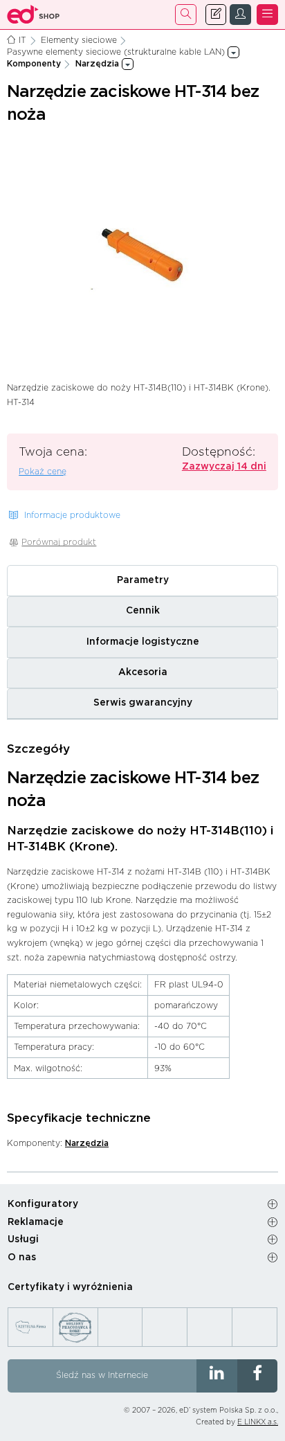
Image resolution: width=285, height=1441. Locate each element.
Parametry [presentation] (143, 580)
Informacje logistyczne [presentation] (142, 642)
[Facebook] (257, 1376)
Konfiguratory (43, 1204)
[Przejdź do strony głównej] (33, 14)
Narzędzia (87, 1143)
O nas (22, 1257)
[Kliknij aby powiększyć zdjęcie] (142, 254)
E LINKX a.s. (257, 1422)
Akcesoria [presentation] (142, 672)
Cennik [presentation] (143, 611)
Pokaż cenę (42, 471)
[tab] (142, 580)
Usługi (23, 1239)
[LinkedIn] (216, 1376)
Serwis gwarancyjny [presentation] (142, 703)
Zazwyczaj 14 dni (224, 467)
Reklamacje (36, 1222)
